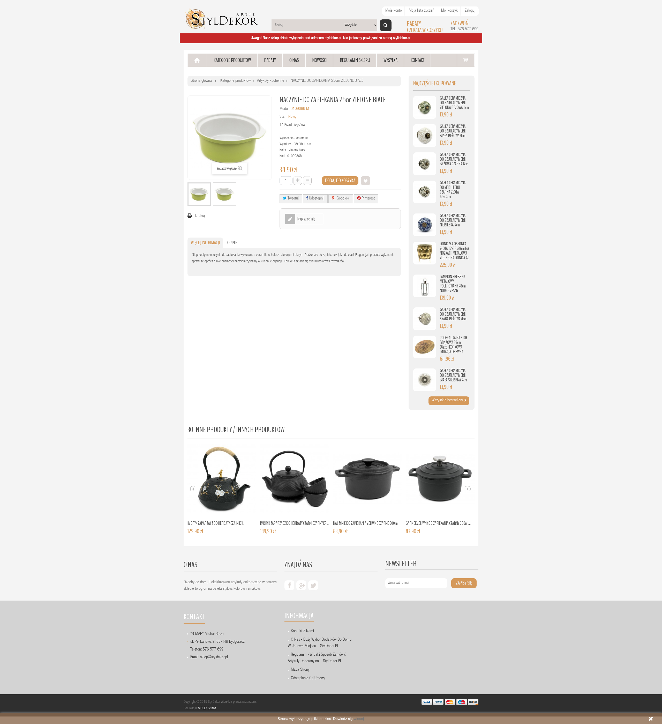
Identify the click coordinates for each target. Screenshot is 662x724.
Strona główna (201, 81)
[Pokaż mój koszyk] (466, 60)
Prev (192, 488)
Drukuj (200, 216)
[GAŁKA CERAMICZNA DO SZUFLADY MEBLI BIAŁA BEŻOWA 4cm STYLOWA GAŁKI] (424, 135)
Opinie (232, 242)
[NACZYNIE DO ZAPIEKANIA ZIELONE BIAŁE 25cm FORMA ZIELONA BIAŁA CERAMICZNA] (199, 194)
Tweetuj (293, 199)
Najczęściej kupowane (434, 83)
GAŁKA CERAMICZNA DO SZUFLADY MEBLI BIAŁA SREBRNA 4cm (453, 375)
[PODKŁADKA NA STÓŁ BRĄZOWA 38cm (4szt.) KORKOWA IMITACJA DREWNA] (424, 347)
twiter (313, 585)
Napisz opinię (306, 219)
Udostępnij (316, 199)
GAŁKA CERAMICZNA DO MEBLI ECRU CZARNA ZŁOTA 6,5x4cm (453, 190)
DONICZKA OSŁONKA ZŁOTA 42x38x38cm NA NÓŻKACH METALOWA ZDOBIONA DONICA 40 (454, 251)
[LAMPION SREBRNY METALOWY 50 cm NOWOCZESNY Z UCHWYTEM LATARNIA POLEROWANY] (424, 286)
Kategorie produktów (235, 81)
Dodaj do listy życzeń (365, 180)
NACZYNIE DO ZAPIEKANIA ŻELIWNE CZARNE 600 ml (365, 523)
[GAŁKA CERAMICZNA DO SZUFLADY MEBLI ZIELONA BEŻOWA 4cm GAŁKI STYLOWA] (424, 107)
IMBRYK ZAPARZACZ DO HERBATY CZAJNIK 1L (215, 523)
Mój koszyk (449, 11)
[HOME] (197, 60)
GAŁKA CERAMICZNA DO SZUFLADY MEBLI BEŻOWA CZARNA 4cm (454, 159)
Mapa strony (300, 670)
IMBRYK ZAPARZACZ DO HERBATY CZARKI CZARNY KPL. (294, 523)
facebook (289, 585)
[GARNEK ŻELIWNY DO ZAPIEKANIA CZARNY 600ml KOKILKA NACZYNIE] (440, 480)
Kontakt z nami (302, 631)
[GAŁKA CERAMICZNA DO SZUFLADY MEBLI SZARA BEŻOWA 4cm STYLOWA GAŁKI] (424, 318)
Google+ (343, 199)
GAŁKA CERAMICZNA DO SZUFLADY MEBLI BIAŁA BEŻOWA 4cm (453, 131)
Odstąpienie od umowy (308, 678)
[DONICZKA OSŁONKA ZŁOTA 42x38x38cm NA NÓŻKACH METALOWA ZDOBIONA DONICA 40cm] (424, 253)
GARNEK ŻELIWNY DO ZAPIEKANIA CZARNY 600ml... (438, 523)
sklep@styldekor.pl (214, 657)
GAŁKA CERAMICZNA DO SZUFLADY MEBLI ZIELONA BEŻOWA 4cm (454, 102)
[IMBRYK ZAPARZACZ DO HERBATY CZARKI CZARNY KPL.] (294, 480)
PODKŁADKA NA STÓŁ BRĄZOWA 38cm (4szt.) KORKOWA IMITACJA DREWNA (453, 345)
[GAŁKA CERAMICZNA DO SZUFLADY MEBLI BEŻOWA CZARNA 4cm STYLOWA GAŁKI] (424, 163)
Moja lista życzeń (421, 11)
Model (284, 109)
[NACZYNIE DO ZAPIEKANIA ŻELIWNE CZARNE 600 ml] (367, 480)
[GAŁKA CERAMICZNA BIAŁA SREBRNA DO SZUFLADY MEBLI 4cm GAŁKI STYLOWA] (424, 379)
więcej (359, 718)
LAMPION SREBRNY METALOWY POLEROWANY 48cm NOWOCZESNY (453, 284)
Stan (283, 117)
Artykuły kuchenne (270, 81)
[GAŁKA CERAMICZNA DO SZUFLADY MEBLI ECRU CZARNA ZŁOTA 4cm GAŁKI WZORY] (424, 192)
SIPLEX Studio (207, 708)
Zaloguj (470, 11)
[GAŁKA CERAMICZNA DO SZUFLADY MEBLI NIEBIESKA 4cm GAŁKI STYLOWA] (424, 224)
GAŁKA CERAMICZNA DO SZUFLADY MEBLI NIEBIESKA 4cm (453, 220)
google (301, 585)
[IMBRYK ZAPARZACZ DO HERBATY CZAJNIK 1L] (221, 480)
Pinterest (368, 199)
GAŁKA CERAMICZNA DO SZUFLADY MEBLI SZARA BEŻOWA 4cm (453, 314)
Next (468, 488)
